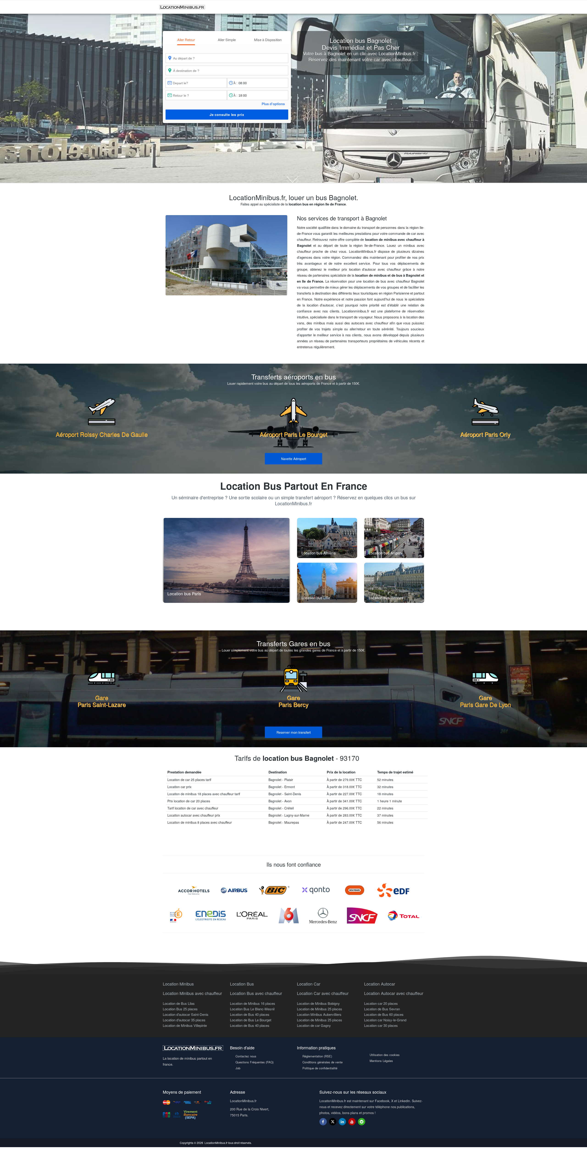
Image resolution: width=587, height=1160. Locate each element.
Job (237, 1068)
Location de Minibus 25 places (319, 1008)
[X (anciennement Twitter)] (332, 1123)
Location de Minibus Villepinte (185, 1025)
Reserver (294, 732)
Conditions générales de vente (322, 1062)
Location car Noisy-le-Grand (385, 1019)
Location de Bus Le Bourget (250, 1019)
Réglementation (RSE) (317, 1056)
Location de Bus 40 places (249, 1014)
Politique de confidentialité (319, 1068)
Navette (293, 458)
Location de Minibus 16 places (252, 1003)
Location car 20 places (381, 1003)
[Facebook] (323, 1121)
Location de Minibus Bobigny (318, 1003)
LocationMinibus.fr (216, 1143)
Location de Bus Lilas (179, 1003)
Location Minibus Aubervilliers (319, 1014)
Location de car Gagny (314, 1025)
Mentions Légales (381, 1061)
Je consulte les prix (227, 114)
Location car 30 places (381, 1025)
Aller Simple (227, 39)
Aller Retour (186, 39)
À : (235, 83)
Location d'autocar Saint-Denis (185, 1014)
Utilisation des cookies (385, 1055)
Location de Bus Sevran (382, 1008)
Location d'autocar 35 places (184, 1019)
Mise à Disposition (268, 39)
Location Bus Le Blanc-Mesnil (252, 1008)
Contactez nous (245, 1056)
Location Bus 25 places (180, 1008)
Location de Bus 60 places (384, 1014)
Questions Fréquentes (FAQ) (254, 1062)
